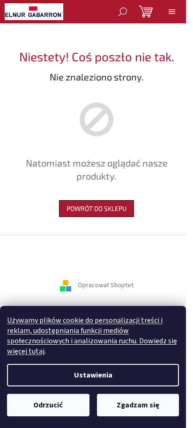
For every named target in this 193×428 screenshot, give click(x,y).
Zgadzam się (138, 405)
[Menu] (172, 11)
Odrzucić (48, 405)
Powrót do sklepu (96, 208)
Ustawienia (93, 375)
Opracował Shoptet (106, 285)
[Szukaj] (122, 11)
